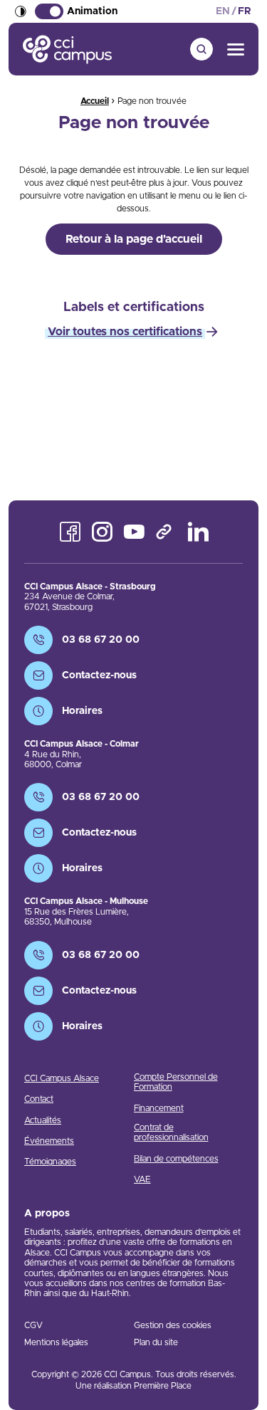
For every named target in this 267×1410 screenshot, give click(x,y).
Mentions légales (56, 1342)
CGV (33, 1325)
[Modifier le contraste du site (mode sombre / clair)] (21, 11)
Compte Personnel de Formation (176, 1082)
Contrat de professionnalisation (171, 1132)
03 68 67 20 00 (101, 640)
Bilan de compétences (176, 1158)
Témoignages (50, 1161)
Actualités (42, 1120)
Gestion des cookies (172, 1325)
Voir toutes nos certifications (125, 332)
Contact (38, 1099)
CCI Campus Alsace (61, 1078)
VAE (142, 1179)
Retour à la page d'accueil (134, 239)
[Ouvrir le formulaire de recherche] (201, 49)
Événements (49, 1141)
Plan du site (156, 1342)
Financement (159, 1108)
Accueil (94, 101)
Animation (92, 11)
